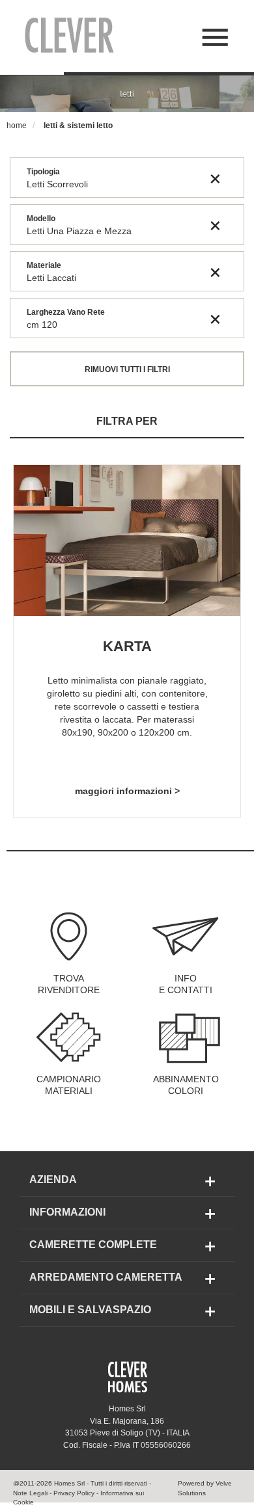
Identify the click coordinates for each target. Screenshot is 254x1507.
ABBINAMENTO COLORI (186, 1085)
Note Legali (30, 1493)
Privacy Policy (73, 1493)
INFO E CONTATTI (185, 984)
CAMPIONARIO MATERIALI (68, 1085)
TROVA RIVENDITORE (69, 984)
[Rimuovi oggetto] (215, 178)
